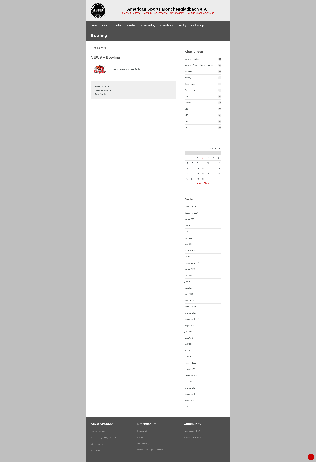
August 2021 (190, 400)
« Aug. (199, 183)
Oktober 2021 (191, 388)
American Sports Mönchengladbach (200, 65)
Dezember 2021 (191, 375)
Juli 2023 (188, 275)
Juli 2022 (188, 331)
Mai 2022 (189, 344)
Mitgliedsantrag (97, 444)
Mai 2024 (189, 231)
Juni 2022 (189, 338)
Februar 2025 (190, 206)
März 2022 (189, 356)
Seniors (188, 102)
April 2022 (189, 350)
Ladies (187, 96)
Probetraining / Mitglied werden (104, 438)
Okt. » (206, 183)
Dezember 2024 (191, 213)
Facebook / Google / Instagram (150, 449)
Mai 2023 (189, 288)
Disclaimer (141, 437)
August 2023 (190, 269)
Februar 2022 (190, 363)
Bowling (107, 90)
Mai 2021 (189, 406)
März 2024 (189, 244)
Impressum (95, 450)
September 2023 (192, 263)
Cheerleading (190, 90)
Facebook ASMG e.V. (192, 431)
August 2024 (190, 219)
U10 (186, 109)
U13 (186, 115)
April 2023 (189, 294)
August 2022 (190, 325)
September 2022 (192, 319)
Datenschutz (142, 431)
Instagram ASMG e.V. (192, 437)
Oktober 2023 (191, 256)
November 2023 (191, 250)
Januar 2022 (190, 369)
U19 (186, 127)
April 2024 (189, 238)
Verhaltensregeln (144, 443)
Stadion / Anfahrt (98, 431)
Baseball (188, 71)
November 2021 (191, 381)
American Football (192, 59)
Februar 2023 (190, 306)
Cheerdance (190, 84)
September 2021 (192, 394)
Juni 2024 (189, 225)
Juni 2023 (189, 281)
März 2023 (189, 300)
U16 (186, 121)
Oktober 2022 (191, 313)
